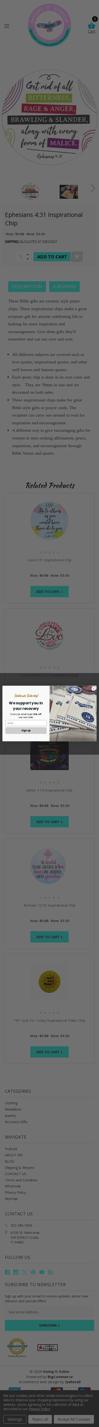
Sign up (26, 730)
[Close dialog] (93, 689)
